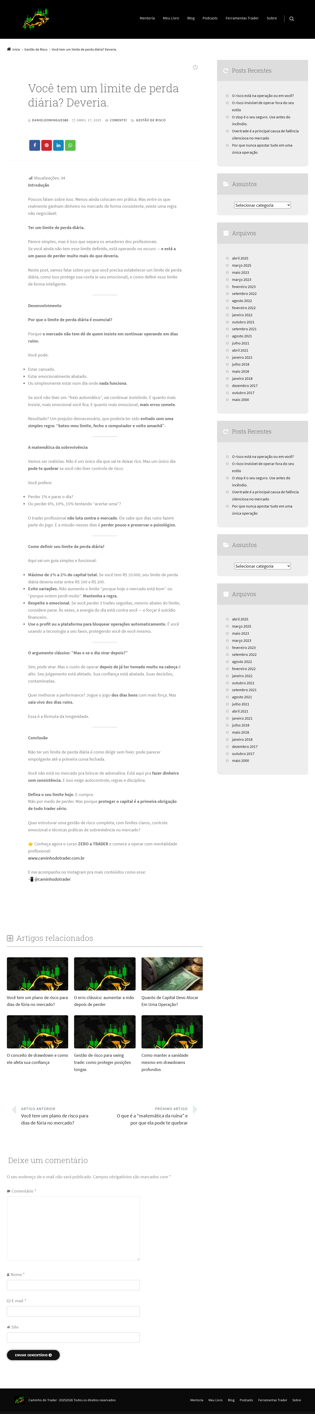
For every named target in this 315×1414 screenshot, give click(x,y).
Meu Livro (171, 17)
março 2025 (241, 265)
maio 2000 (240, 399)
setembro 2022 (244, 293)
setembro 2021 (244, 328)
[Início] (21, 1400)
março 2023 (241, 279)
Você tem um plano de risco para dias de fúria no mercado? (54, 1116)
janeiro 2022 (242, 314)
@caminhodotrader (52, 879)
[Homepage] (36, 19)
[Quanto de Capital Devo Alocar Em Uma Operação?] (172, 990)
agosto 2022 (242, 300)
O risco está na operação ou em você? (263, 95)
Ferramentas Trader (242, 17)
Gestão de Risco (151, 120)
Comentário (24, 1191)
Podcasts (210, 17)
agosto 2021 (242, 335)
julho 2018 (240, 364)
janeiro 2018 (242, 378)
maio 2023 (240, 272)
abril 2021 (240, 350)
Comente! (118, 120)
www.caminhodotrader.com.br (56, 858)
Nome (18, 1274)
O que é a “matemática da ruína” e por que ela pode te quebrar (152, 1116)
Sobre (272, 17)
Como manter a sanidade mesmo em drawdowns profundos (165, 1062)
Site (14, 1327)
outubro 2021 (243, 321)
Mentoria (147, 17)
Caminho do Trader (43, 1400)
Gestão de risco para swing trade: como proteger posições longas (102, 1062)
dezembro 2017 (245, 385)
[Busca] (287, 14)
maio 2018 (240, 371)
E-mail (19, 1301)
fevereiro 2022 (244, 307)
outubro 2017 (243, 392)
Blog (191, 17)
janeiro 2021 (242, 357)
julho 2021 (240, 343)
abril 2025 (240, 258)
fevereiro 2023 (244, 286)
